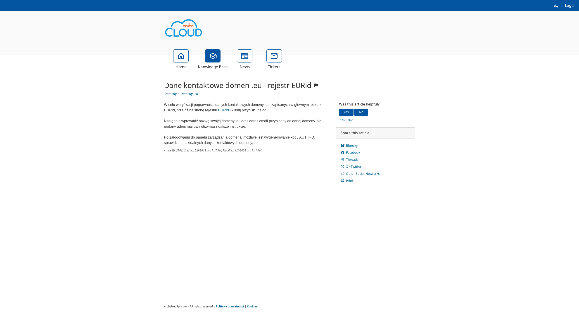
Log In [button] (570, 5)
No (361, 112)
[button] (555, 5)
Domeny (170, 94)
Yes (346, 112)
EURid (223, 110)
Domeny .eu (189, 94)
